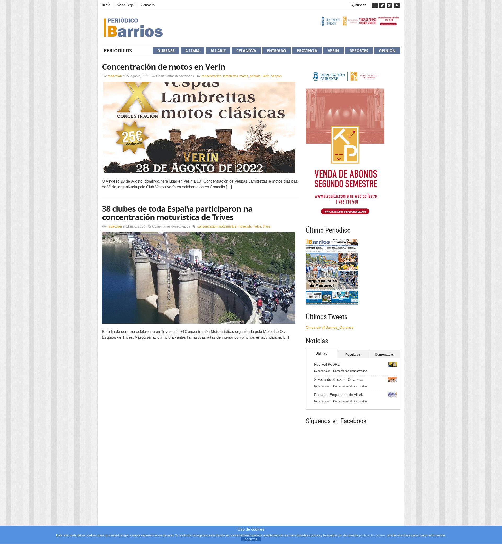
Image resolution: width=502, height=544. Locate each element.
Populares (353, 354)
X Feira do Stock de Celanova (338, 379)
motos (243, 76)
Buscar (360, 5)
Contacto (148, 5)
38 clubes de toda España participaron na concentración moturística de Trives (177, 212)
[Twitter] (382, 5)
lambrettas (230, 76)
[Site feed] (397, 5)
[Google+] (390, 5)
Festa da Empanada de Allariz (339, 395)
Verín (333, 50)
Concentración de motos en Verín (163, 66)
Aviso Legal (125, 5)
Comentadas (384, 354)
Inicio (106, 5)
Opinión (387, 50)
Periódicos (118, 50)
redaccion (115, 76)
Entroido (276, 50)
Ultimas (321, 353)
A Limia (192, 50)
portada (255, 76)
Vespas (276, 76)
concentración (211, 76)
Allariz (218, 50)
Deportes (359, 50)
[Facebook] (375, 5)
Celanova (246, 50)
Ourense (166, 50)
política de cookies (372, 535)
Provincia (307, 50)
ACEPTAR (251, 539)
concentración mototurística (216, 226)
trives (266, 226)
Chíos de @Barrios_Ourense (330, 327)
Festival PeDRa (327, 364)
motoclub (244, 226)
